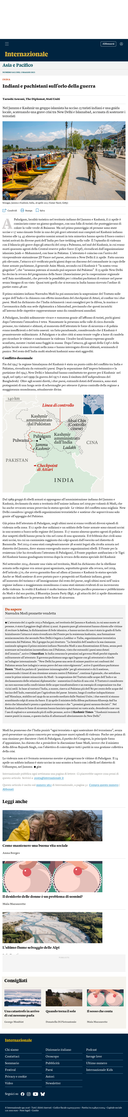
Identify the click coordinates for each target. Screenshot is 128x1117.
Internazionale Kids (99, 1070)
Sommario (12, 1063)
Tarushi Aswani (13, 99)
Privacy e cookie (16, 1076)
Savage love (94, 1056)
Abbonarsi (108, 44)
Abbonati (8, 789)
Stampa (28, 211)
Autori (50, 1076)
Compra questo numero (103, 785)
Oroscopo (52, 1056)
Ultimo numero (96, 1063)
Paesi (49, 1070)
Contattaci (12, 1056)
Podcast (91, 1050)
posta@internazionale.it (49, 778)
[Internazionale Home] (19, 1040)
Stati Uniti (53, 99)
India (6, 80)
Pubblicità (52, 1063)
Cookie (35, 1111)
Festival (10, 1070)
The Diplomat (35, 99)
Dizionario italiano (58, 1050)
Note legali (25, 1111)
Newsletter (53, 1083)
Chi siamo (12, 1050)
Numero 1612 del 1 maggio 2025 (18, 72)
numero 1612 (44, 785)
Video (9, 1083)
